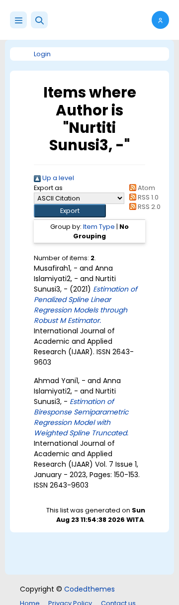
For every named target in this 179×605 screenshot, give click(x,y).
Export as (48, 188)
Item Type (99, 226)
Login (42, 54)
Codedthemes (89, 589)
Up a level (57, 178)
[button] (39, 19)
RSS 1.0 (147, 197)
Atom (145, 188)
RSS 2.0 (148, 206)
